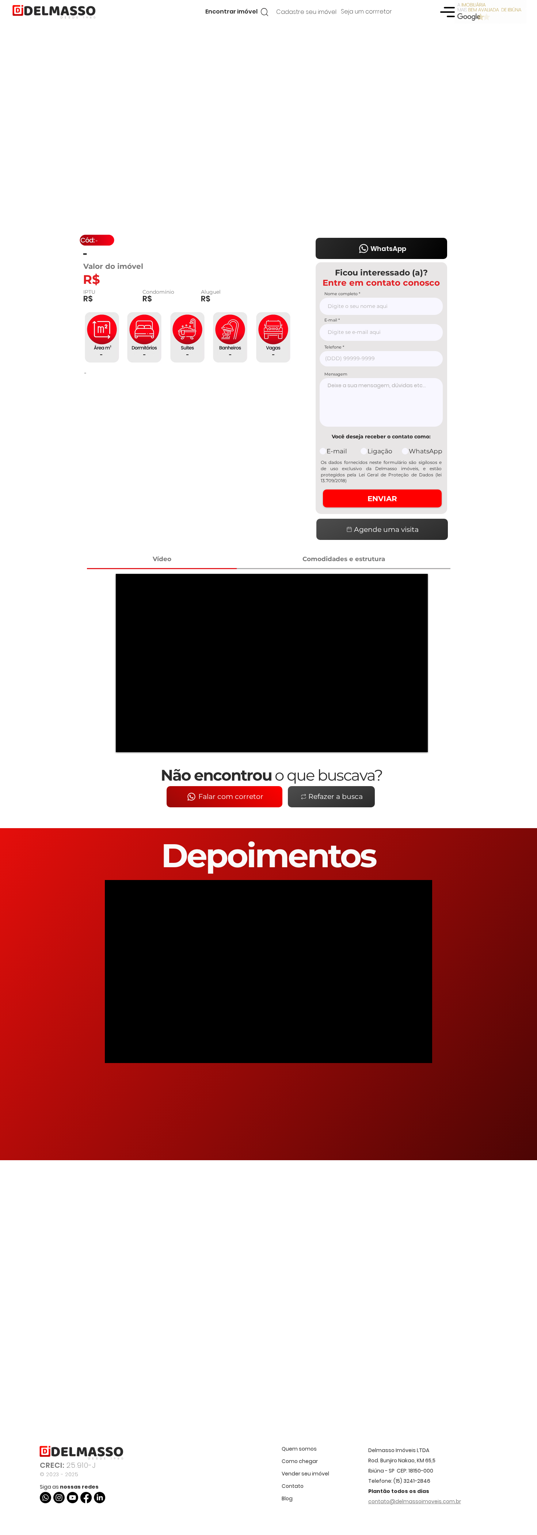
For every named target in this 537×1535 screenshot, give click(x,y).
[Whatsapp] (45, 1497)
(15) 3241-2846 (411, 1481)
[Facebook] (86, 1497)
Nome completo (341, 294)
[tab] (162, 559)
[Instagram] (59, 1497)
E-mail (330, 320)
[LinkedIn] (99, 1497)
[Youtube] (72, 1497)
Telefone (333, 347)
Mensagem (335, 374)
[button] (231, 11)
